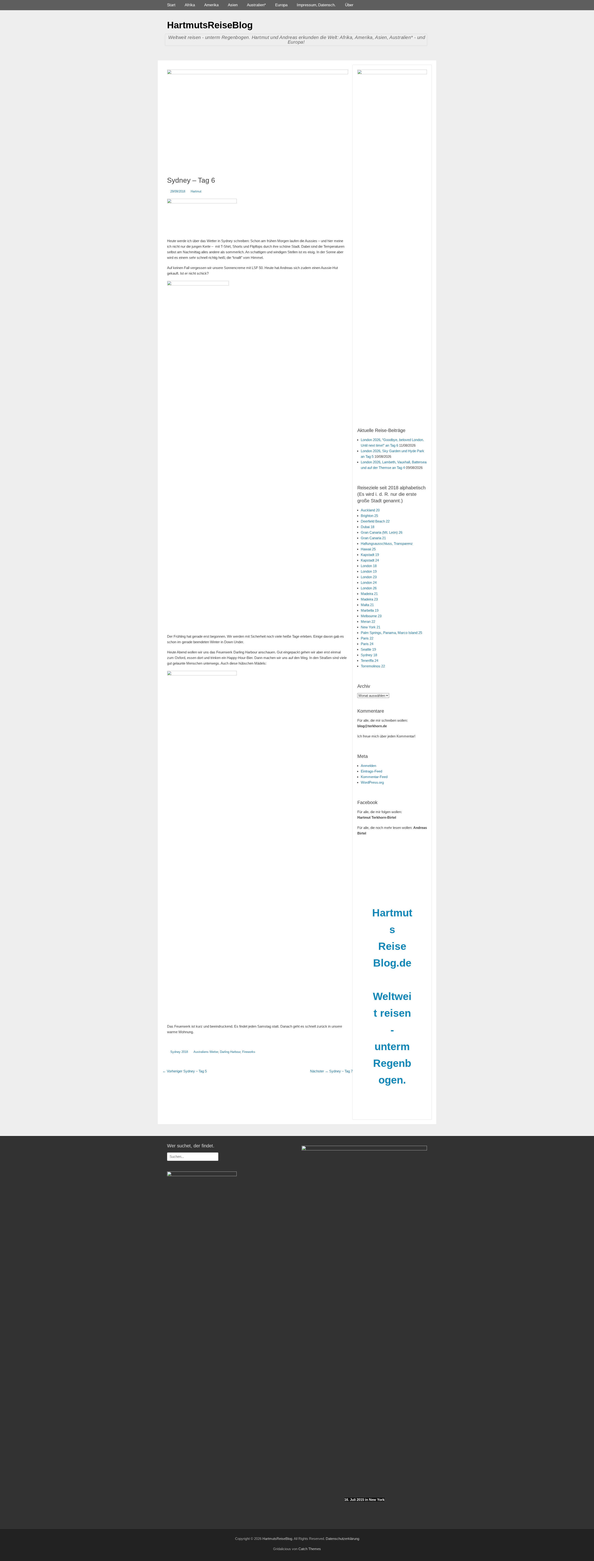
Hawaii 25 (368, 549)
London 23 (369, 577)
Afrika (190, 5)
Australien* (256, 5)
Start (171, 5)
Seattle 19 (368, 649)
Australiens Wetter (206, 1052)
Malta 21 (367, 605)
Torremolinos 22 (373, 666)
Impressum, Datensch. (316, 5)
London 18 (369, 566)
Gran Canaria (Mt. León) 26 (381, 532)
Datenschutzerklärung (342, 1539)
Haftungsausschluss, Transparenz (387, 543)
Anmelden (368, 766)
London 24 (369, 582)
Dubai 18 (367, 527)
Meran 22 (368, 621)
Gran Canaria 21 (373, 538)
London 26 (369, 588)
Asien (233, 5)
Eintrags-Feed (371, 771)
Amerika (211, 5)
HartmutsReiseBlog (210, 25)
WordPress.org (372, 782)
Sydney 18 (369, 655)
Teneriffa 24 (369, 660)
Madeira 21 (369, 594)
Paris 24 (367, 644)
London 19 (369, 571)
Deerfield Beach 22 (375, 521)
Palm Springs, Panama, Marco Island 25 (391, 633)
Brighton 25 (369, 516)
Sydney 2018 (179, 1052)
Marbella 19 (369, 610)
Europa (281, 5)
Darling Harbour (230, 1052)
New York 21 (370, 627)
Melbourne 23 (371, 616)
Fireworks (248, 1052)
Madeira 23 (369, 599)
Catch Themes (309, 1549)
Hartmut (196, 191)
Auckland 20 (370, 510)
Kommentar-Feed (374, 777)
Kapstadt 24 (370, 560)
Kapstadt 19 (370, 555)
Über (349, 5)
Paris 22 (367, 638)
